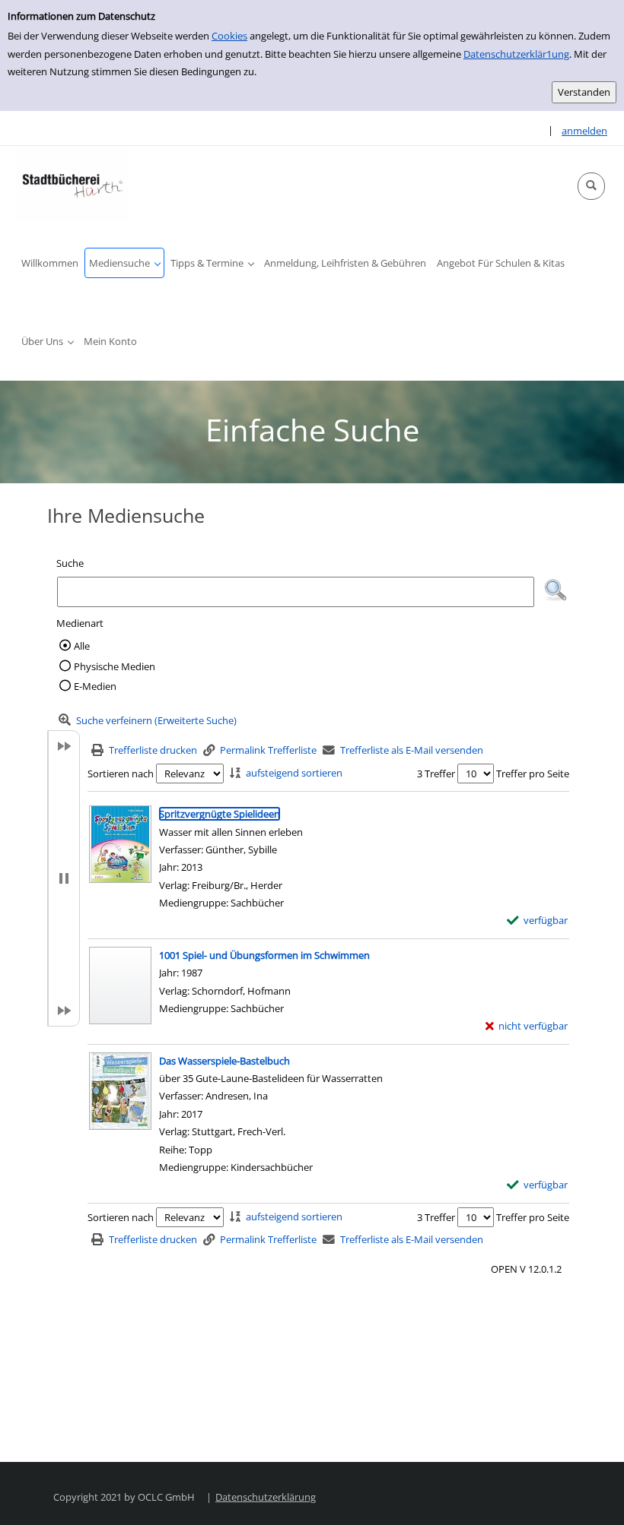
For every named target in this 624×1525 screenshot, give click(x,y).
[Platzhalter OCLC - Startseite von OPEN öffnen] (72, 184)
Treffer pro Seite (532, 773)
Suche (70, 563)
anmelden (584, 131)
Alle (82, 646)
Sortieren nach (121, 773)
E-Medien (95, 686)
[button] (591, 186)
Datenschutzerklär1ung (516, 54)
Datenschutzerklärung (265, 1497)
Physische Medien (114, 666)
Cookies (229, 36)
